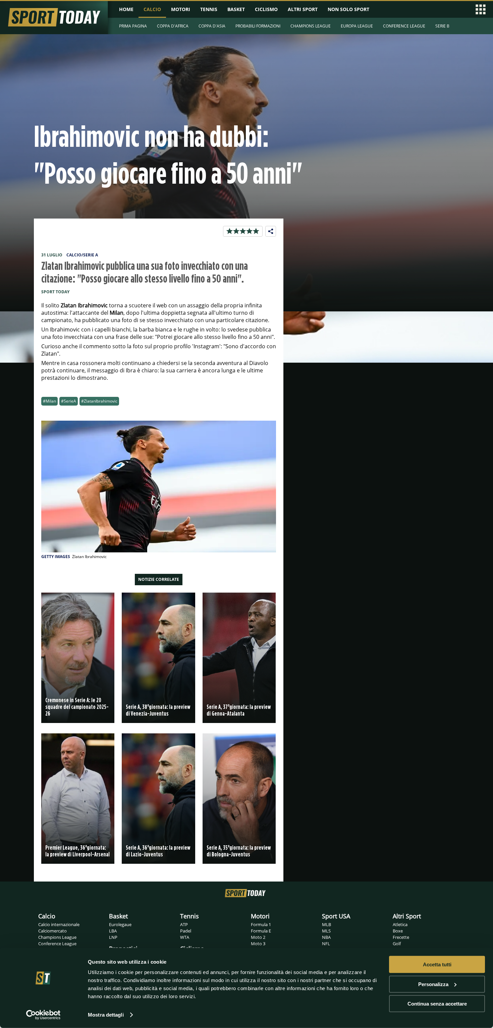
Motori (260, 916)
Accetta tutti (437, 964)
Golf (397, 944)
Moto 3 (258, 944)
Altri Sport (407, 916)
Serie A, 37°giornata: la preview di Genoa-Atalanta (239, 710)
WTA (184, 937)
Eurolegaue (120, 924)
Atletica (400, 924)
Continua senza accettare (437, 1004)
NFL (326, 944)
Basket (118, 916)
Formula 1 (261, 924)
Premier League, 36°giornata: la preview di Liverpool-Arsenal (77, 850)
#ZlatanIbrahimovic (99, 401)
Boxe (398, 931)
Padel (185, 931)
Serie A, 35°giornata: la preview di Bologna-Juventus (239, 850)
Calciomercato (52, 931)
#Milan (49, 401)
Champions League (57, 937)
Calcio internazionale (58, 924)
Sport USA (336, 916)
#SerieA (68, 401)
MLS (326, 931)
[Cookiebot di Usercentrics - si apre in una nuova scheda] (43, 1015)
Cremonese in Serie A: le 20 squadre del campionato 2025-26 (77, 707)
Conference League (57, 944)
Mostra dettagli (106, 1015)
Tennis (189, 916)
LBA (113, 931)
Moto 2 (258, 937)
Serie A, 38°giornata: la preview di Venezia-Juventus (158, 710)
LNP (113, 937)
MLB (326, 924)
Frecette (401, 937)
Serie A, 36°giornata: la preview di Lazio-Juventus (158, 850)
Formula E (261, 931)
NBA (326, 937)
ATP (184, 924)
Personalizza (433, 984)
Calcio (46, 916)
